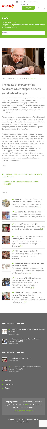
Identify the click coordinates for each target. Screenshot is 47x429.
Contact (7, 388)
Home (14, 22)
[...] (38, 207)
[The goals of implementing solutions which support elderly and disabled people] (23, 61)
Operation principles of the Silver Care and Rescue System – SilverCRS (27, 200)
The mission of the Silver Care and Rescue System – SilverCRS (27, 237)
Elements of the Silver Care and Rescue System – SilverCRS (26, 279)
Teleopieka (31, 78)
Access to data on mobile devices (28, 212)
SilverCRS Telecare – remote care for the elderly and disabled (27, 293)
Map (27, 405)
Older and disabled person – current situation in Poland (28, 264)
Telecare (8, 380)
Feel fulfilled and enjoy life (26, 224)
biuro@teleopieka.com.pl (28, 2)
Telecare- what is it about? (26, 251)
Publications (9, 384)
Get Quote (28, 8)
